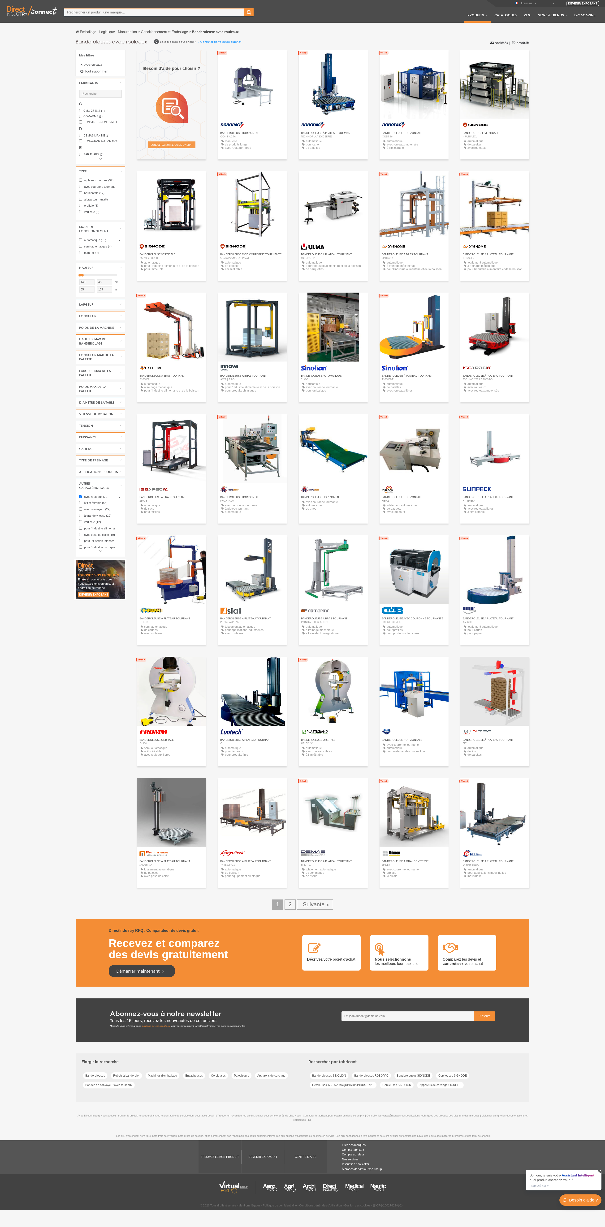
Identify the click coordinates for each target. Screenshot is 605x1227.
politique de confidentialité (156, 1026)
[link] (563, 1180)
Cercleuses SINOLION (396, 1085)
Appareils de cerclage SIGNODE (440, 1085)
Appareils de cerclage (271, 1075)
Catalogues (505, 15)
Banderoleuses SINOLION (329, 1075)
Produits (475, 15)
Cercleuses (218, 1075)
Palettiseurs (241, 1075)
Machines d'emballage (162, 1075)
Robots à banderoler (126, 1075)
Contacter (333, 179)
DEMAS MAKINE (96, 135)
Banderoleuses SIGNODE (413, 1075)
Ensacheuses (194, 1075)
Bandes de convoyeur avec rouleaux (108, 1085)
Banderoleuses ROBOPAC (371, 1075)
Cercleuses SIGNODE (452, 1075)
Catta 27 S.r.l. (94, 111)
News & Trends (551, 15)
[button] (100, 83)
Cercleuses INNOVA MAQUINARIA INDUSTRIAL (343, 1085)
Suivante (315, 904)
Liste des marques (354, 1145)
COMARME (93, 116)
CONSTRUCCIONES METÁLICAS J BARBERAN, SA (102, 122)
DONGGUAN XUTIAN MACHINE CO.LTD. (102, 141)
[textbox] (154, 12)
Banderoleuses (95, 1075)
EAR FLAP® (93, 154)
